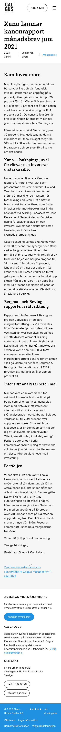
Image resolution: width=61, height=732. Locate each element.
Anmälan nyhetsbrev (19, 616)
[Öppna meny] (54, 8)
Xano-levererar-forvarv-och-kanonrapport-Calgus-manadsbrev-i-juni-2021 (28, 572)
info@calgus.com (16, 692)
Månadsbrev (50, 54)
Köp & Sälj (37, 7)
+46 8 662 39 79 (17, 684)
